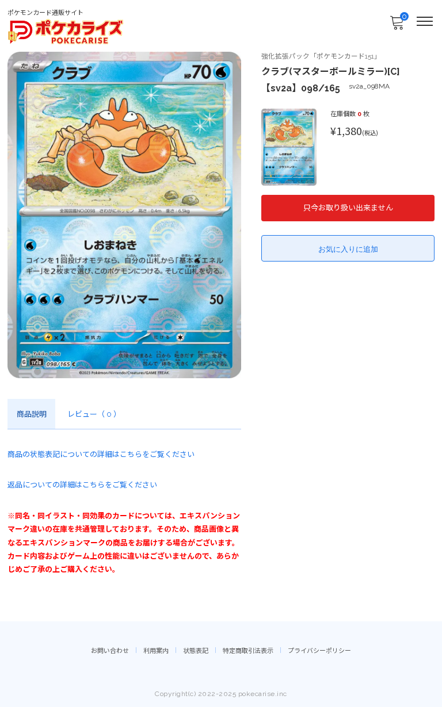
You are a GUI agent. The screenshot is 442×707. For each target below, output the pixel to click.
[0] (396, 26)
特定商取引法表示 (248, 651)
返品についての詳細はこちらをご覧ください (82, 485)
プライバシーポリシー (319, 651)
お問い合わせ (110, 651)
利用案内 (156, 651)
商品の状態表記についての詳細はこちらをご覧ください (101, 454)
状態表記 (195, 651)
